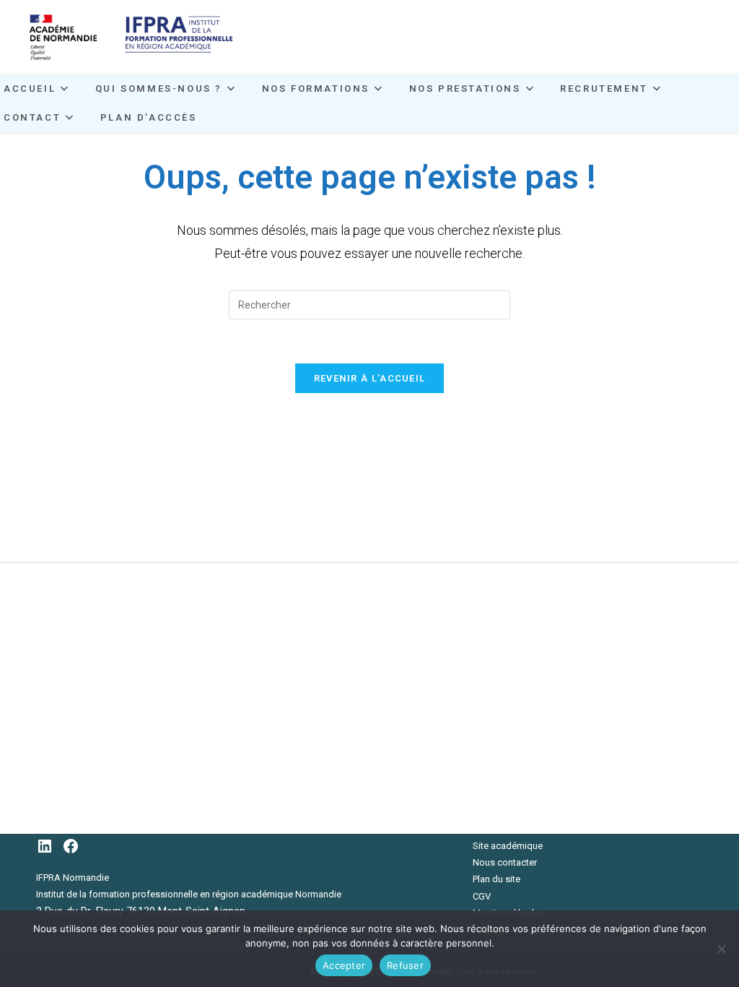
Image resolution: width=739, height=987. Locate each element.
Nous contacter (505, 862)
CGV (482, 896)
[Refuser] (721, 948)
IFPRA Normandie (72, 877)
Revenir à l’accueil (370, 378)
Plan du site (496, 879)
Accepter (344, 965)
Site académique (508, 845)
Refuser (405, 965)
